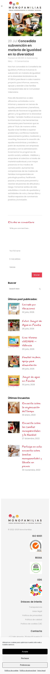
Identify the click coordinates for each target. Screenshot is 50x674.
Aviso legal (41, 670)
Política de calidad (33, 619)
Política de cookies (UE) (31, 623)
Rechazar (25, 658)
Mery (10, 61)
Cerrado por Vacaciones (29, 306)
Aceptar (25, 652)
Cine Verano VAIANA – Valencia (29, 341)
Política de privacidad (28, 670)
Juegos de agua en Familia (31, 379)
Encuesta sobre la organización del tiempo (31, 407)
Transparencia (35, 607)
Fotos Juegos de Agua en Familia (32, 323)
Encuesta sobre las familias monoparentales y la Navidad (31, 429)
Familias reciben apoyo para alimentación (31, 361)
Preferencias (25, 665)
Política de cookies (11, 670)
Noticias (31, 58)
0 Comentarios (22, 61)
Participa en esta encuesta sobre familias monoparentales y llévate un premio (32, 456)
